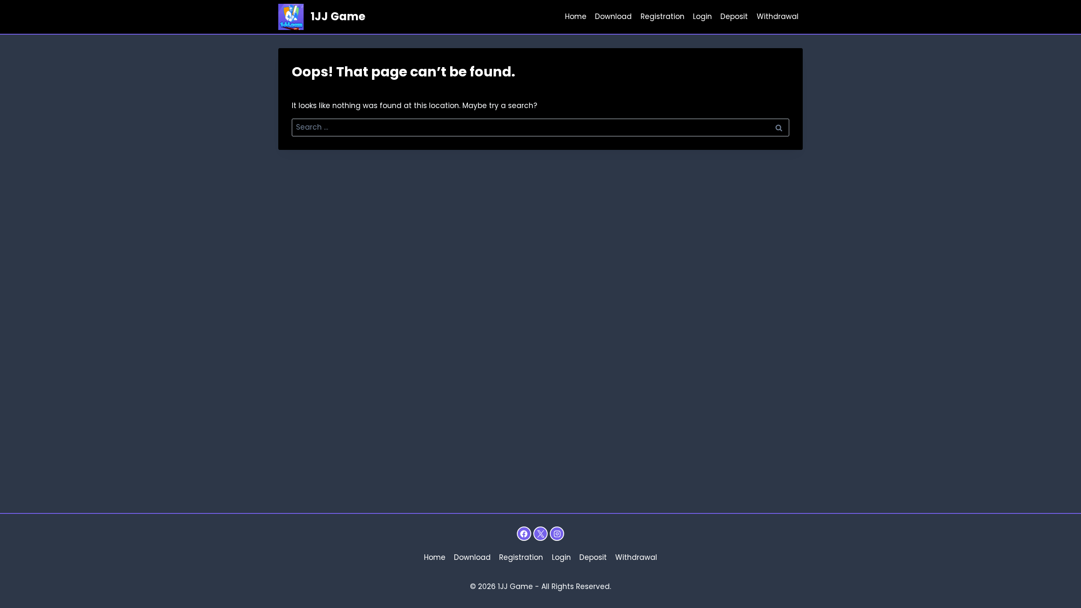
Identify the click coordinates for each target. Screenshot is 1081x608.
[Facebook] (524, 534)
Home (576, 16)
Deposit (734, 16)
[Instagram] (557, 534)
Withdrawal (778, 16)
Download (613, 16)
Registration (662, 16)
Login (702, 16)
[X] (540, 534)
